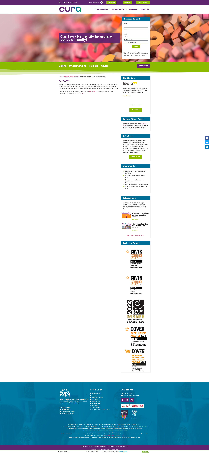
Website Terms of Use (122, 446)
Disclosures (133, 9)
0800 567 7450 (94, 91)
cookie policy (123, 451)
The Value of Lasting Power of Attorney (140, 225)
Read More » (135, 219)
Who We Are (145, 9)
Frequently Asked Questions (71, 77)
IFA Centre (95, 405)
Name (126, 23)
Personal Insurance (101, 9)
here (82, 93)
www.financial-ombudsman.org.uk (115, 435)
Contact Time (128, 39)
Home (60, 77)
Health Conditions (97, 397)
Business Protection (118, 9)
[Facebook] (207, 138)
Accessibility (96, 407)
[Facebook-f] (123, 400)
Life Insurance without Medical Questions (140, 214)
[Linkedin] (132, 400)
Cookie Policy (111, 446)
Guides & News (96, 401)
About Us (97, 446)
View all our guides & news (135, 236)
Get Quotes (84, 446)
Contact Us (91, 446)
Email (125, 34)
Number (126, 29)
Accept (144, 451)
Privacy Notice (104, 446)
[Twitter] (127, 400)
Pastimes (95, 399)
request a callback (197, 447)
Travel (94, 395)
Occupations (96, 393)
